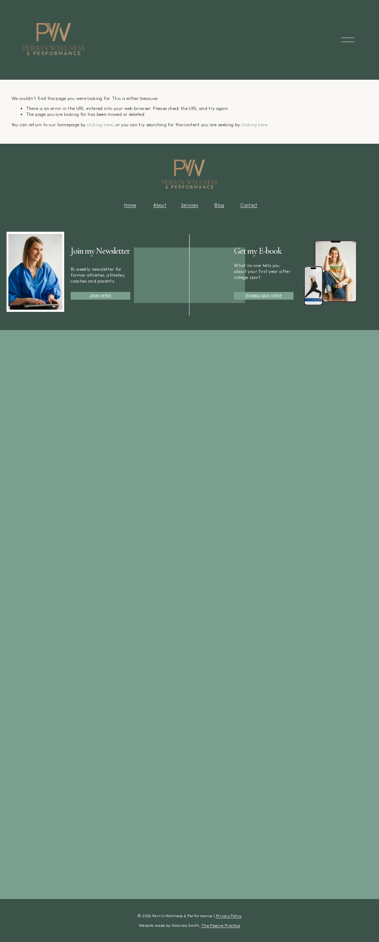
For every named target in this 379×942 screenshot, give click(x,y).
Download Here (263, 296)
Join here (100, 296)
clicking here (100, 124)
